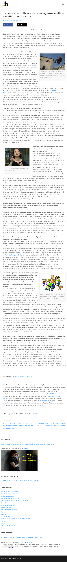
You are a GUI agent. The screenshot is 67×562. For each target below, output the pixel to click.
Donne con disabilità (8, 505)
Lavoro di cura (6, 507)
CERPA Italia (52, 394)
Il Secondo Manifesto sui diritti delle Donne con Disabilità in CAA (22, 538)
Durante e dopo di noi (8, 503)
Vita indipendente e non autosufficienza (14, 500)
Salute (3, 521)
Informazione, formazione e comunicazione (15, 519)
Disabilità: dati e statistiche (10, 494)
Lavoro (3, 512)
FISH (8, 403)
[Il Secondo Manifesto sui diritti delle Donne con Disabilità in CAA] (7, 546)
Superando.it (44, 401)
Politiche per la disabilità (9, 491)
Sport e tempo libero (8, 525)
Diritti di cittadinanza (8, 496)
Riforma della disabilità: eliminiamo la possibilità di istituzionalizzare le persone (27, 444)
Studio (3, 514)
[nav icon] (63, 4)
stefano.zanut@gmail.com (23, 376)
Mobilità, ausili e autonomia (10, 498)
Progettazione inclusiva (9, 510)
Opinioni (4, 528)
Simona (6, 20)
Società (3, 523)
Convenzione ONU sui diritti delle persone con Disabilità (20, 480)
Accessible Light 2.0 (12, 255)
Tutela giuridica (6, 516)
